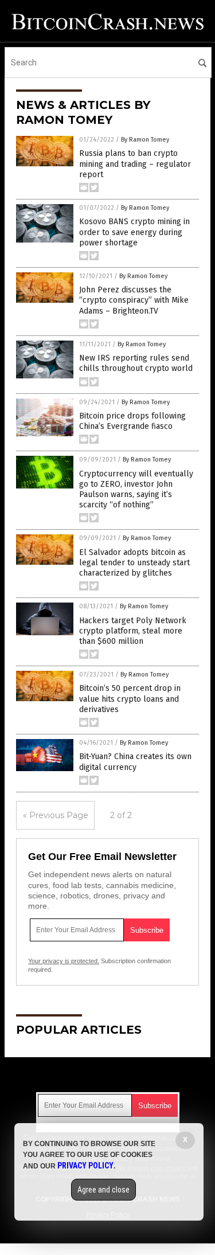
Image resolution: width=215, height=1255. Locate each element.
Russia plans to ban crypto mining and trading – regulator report (135, 163)
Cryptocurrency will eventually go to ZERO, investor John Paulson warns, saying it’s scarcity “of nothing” (136, 489)
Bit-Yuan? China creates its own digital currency (135, 762)
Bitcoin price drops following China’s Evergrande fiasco (132, 421)
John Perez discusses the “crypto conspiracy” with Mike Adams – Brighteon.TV (134, 300)
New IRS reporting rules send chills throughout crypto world (136, 363)
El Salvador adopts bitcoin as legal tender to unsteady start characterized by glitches (134, 563)
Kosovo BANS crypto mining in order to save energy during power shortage (134, 232)
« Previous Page (55, 815)
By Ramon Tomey (145, 139)
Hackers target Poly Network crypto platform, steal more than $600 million (132, 631)
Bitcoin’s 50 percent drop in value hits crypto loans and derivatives (130, 698)
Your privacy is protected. (63, 960)
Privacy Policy (85, 1165)
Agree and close (103, 1189)
